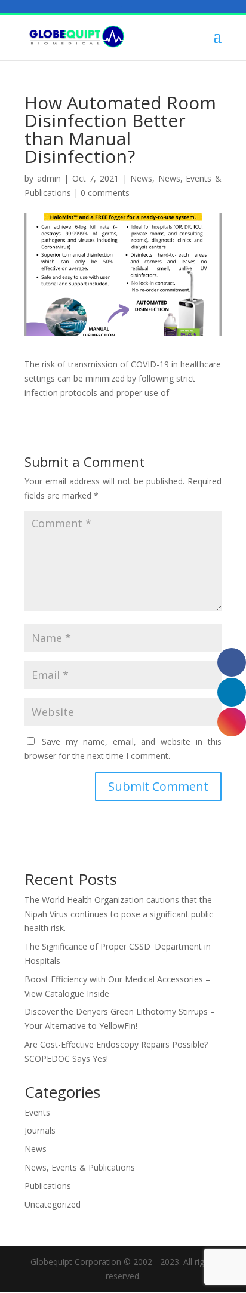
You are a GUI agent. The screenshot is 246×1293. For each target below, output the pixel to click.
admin (49, 178)
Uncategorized (52, 1204)
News (141, 178)
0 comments (105, 192)
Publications (47, 1185)
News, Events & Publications (79, 1167)
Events (37, 1112)
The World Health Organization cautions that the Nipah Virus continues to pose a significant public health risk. (118, 914)
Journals (40, 1130)
